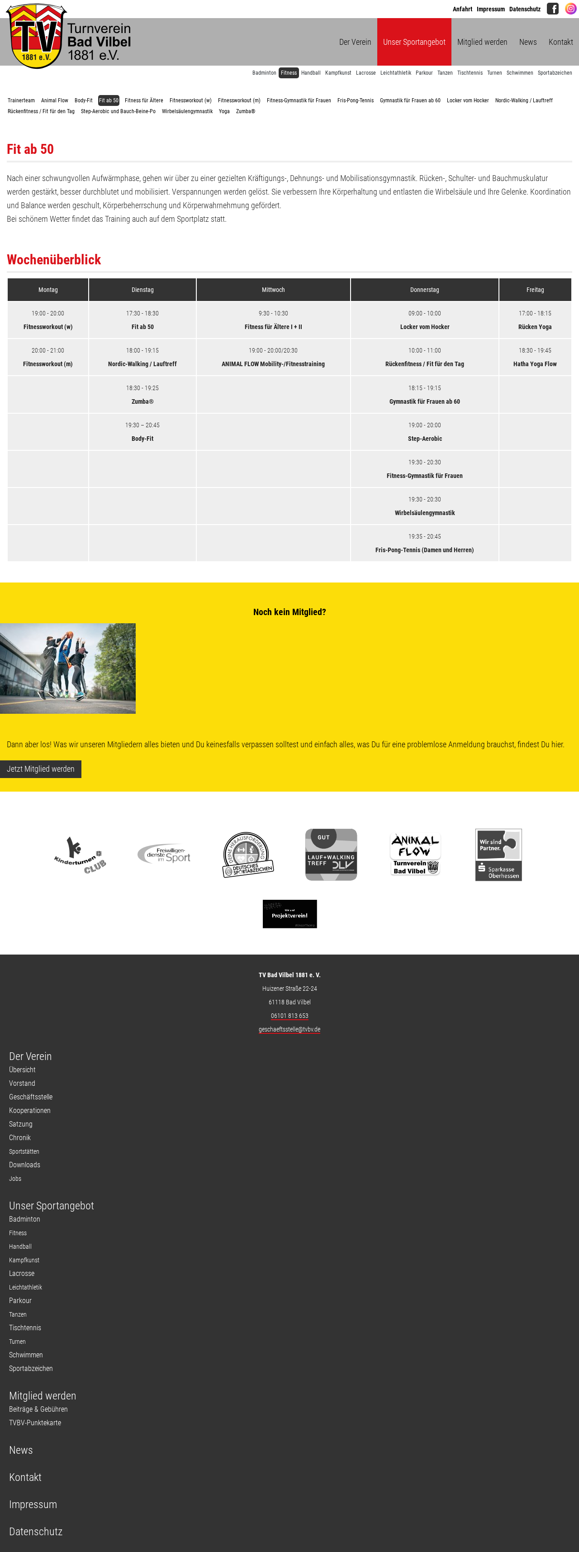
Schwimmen (520, 73)
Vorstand (22, 1083)
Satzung (21, 1124)
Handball (311, 73)
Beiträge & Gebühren (38, 1409)
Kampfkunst (338, 73)
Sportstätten (24, 1151)
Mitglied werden (482, 42)
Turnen (494, 73)
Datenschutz (525, 9)
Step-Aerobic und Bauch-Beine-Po (118, 111)
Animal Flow (54, 100)
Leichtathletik (395, 73)
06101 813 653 (289, 1015)
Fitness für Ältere (144, 100)
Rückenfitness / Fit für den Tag (41, 111)
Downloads (24, 1164)
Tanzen (445, 73)
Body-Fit (84, 100)
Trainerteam (21, 100)
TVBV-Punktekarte (35, 1422)
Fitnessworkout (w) (191, 100)
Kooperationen (30, 1110)
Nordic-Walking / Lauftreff (524, 100)
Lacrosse (366, 73)
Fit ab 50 (109, 100)
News (528, 42)
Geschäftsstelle (30, 1097)
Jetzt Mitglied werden (41, 769)
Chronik (20, 1137)
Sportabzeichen (555, 73)
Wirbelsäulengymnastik (187, 111)
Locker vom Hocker (468, 100)
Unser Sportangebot (414, 42)
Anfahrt (462, 9)
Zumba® (245, 111)
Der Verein (355, 42)
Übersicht (22, 1069)
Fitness (289, 73)
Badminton (264, 73)
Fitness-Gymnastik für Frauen (299, 100)
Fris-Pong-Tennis (355, 100)
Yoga (224, 111)
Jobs (15, 1178)
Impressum (491, 9)
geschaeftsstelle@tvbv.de (289, 1029)
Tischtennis (470, 73)
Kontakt (561, 42)
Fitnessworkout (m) (239, 100)
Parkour (424, 73)
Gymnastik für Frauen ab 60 (410, 100)
